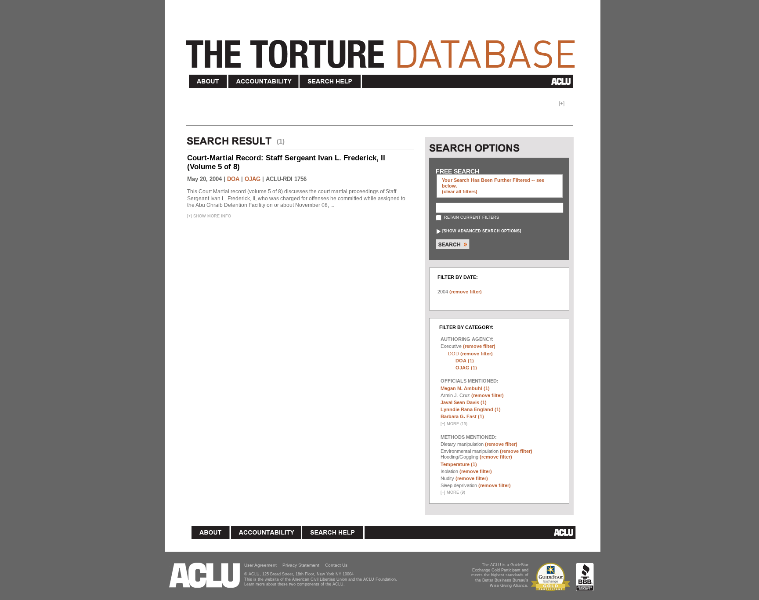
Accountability (263, 81)
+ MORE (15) (454, 424)
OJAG (252, 179)
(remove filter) (465, 291)
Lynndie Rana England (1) (471, 409)
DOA (233, 179)
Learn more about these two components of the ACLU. (294, 584)
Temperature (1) (459, 464)
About (208, 81)
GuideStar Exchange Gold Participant (552, 577)
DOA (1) (464, 360)
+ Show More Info (209, 216)
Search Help (330, 81)
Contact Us (336, 565)
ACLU (469, 81)
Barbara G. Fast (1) (462, 416)
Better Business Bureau (585, 577)
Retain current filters (471, 217)
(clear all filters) (459, 191)
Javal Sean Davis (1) (464, 402)
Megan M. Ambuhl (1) (465, 388)
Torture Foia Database (383, 49)
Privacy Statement (300, 565)
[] (481, 231)
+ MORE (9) (453, 492)
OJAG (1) (466, 367)
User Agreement (260, 565)
